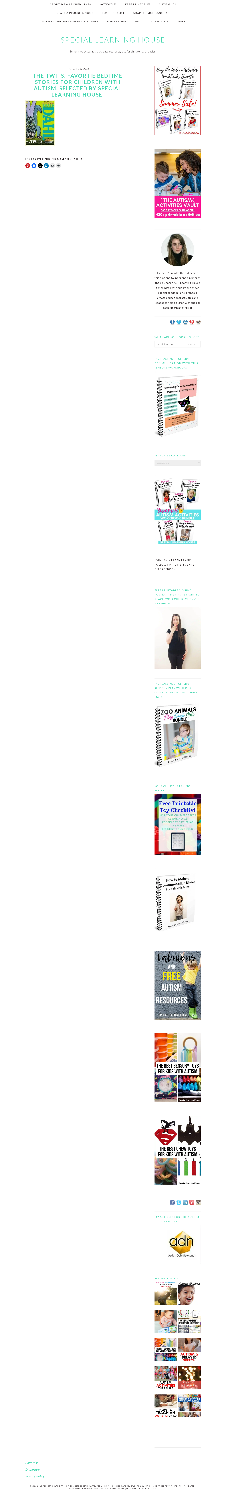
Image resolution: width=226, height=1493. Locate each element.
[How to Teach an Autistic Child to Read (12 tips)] (166, 1408)
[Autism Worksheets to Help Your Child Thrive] (189, 1324)
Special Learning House (113, 39)
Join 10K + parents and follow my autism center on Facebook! (175, 564)
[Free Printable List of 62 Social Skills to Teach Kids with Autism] (166, 1380)
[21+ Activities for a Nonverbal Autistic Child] (189, 1296)
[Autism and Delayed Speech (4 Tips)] (189, 1352)
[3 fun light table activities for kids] (189, 1380)
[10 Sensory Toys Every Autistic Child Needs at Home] (166, 1352)
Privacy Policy (35, 1476)
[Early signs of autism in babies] (166, 1324)
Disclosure (32, 1469)
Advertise (31, 1463)
